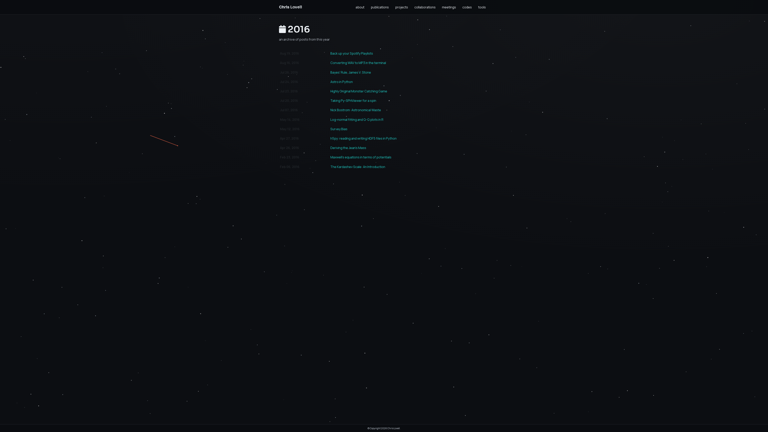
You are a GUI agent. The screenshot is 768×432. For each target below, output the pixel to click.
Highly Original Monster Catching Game (358, 91)
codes (467, 7)
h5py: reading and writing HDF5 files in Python (363, 138)
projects (401, 7)
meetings (449, 7)
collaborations (425, 7)
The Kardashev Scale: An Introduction (357, 167)
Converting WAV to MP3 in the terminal (358, 63)
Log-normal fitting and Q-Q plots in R (356, 119)
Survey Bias (338, 129)
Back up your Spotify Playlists (351, 53)
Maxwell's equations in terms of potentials (360, 157)
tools (482, 7)
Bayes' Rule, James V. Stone (350, 72)
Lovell (290, 7)
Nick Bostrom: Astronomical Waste (355, 110)
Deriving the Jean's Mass (348, 148)
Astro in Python (341, 82)
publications (380, 7)
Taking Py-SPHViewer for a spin (353, 100)
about (360, 7)
